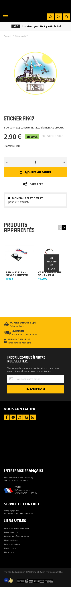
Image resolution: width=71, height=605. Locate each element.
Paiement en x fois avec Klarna (16, 536)
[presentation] (64, 227)
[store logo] (35, 6)
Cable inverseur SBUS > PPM (50, 273)
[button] (10, 295)
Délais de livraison (12, 544)
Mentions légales (11, 540)
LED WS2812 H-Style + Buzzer (17, 273)
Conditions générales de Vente (16, 528)
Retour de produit (11, 532)
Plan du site (9, 552)
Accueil (7, 36)
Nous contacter (10, 548)
